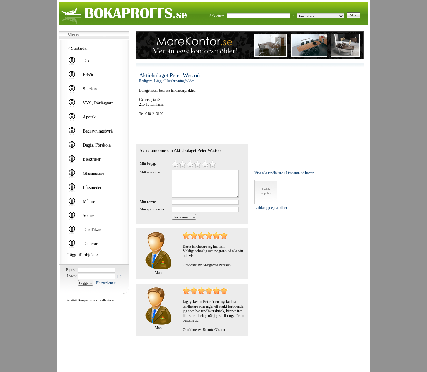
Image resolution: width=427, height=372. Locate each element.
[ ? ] (120, 276)
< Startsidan (77, 48)
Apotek (89, 117)
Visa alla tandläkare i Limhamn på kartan (284, 173)
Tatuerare (91, 243)
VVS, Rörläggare (98, 103)
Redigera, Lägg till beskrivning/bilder (166, 81)
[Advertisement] (175, 130)
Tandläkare (92, 229)
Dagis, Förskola (97, 145)
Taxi (87, 60)
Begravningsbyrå (98, 131)
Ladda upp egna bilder (270, 207)
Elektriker (92, 159)
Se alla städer (106, 300)
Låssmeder (92, 187)
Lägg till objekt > (82, 255)
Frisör (88, 75)
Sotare (88, 215)
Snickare (90, 89)
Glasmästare (93, 173)
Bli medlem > (106, 283)
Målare (89, 201)
